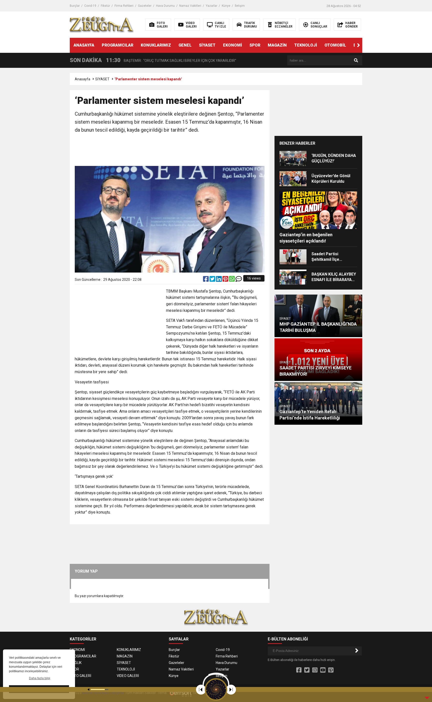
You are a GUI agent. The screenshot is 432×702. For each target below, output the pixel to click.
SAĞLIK (76, 663)
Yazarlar (211, 6)
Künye (226, 6)
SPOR (255, 45)
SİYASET (207, 45)
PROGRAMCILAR (117, 45)
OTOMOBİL (335, 45)
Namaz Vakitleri (190, 6)
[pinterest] (225, 280)
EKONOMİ (232, 45)
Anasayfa (82, 79)
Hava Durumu (165, 6)
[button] (358, 45)
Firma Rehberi (124, 6)
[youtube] (323, 670)
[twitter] (213, 280)
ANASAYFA (84, 45)
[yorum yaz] (239, 280)
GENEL (185, 45)
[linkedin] (219, 280)
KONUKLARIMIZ (156, 45)
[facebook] (206, 280)
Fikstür (105, 6)
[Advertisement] (170, 150)
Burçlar (75, 6)
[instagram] (315, 670)
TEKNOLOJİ (305, 45)
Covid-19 (90, 6)
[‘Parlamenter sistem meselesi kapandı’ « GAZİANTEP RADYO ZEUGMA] (102, 24)
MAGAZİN (277, 45)
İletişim (240, 6)
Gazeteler (145, 6)
